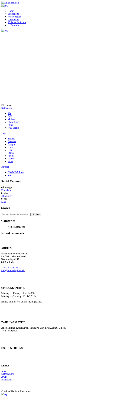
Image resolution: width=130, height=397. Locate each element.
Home (11, 11)
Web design (13, 127)
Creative (12, 141)
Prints (10, 124)
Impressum (6, 379)
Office (11, 150)
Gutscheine (13, 19)
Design (11, 144)
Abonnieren (7, 196)
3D (9, 113)
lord (10, 175)
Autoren (5, 166)
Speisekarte (13, 13)
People (11, 152)
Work (10, 161)
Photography (14, 122)
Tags (3, 133)
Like (3, 201)
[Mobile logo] (4, 394)
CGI (10, 116)
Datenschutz (7, 373)
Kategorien (6, 108)
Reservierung (14, 16)
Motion (11, 119)
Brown (11, 138)
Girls (10, 147)
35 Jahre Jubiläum (17, 22)
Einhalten (6, 190)
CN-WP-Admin (16, 172)
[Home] (4, 5)
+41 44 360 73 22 (12, 267)
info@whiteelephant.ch (13, 270)
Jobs (3, 371)
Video (11, 158)
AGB (4, 376)
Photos (11, 155)
